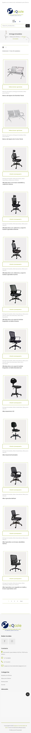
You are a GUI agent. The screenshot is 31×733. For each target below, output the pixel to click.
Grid (3, 47)
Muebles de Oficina (6, 675)
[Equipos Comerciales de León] (15, 11)
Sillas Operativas (17, 314)
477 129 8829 (7, 658)
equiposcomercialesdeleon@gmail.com (15, 666)
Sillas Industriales (17, 407)
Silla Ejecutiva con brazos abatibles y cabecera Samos (13, 183)
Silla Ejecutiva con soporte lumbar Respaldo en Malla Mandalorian (12, 367)
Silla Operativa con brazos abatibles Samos (13, 542)
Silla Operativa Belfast (9, 498)
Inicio (6, 37)
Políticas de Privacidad (15, 730)
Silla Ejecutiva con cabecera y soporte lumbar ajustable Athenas (14, 228)
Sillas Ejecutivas (17, 178)
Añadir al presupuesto (16, 174)
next (21, 601)
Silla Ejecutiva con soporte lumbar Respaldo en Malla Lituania (12, 320)
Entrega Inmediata (18, 91)
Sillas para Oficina (15, 37)
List (6, 47)
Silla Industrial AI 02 (8, 411)
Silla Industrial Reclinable (10, 455)
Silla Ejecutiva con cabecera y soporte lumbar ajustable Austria (14, 273)
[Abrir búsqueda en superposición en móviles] (15, 25)
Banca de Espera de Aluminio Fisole (13, 95)
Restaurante (4, 681)
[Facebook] (4, 641)
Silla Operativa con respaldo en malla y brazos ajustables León (14, 588)
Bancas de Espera (7, 91)
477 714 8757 (7, 662)
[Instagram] (12, 641)
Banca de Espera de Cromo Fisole (12, 139)
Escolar (3, 684)
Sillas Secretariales (12, 315)
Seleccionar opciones (15, 87)
